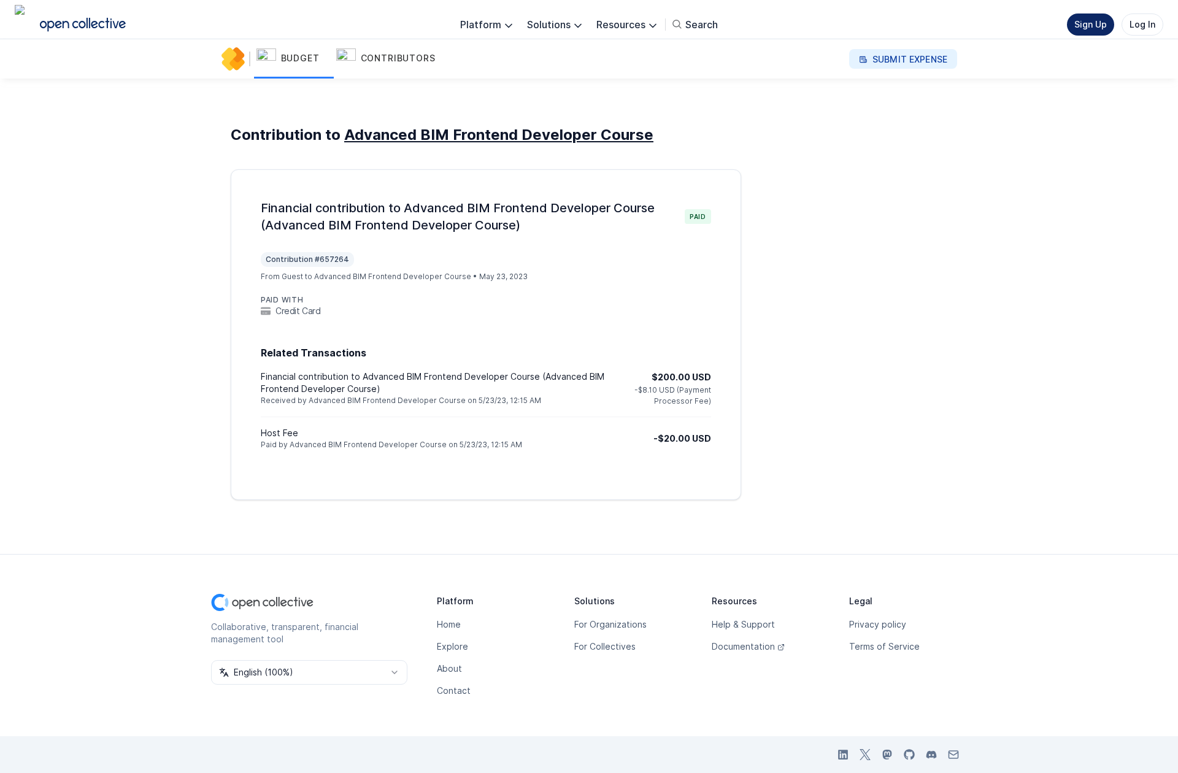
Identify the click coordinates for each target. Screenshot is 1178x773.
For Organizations (610, 624)
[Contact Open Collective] (953, 754)
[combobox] (309, 672)
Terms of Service (884, 646)
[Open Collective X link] (865, 754)
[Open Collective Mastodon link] (887, 754)
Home (449, 624)
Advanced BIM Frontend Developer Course (498, 135)
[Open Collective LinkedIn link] (843, 754)
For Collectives (605, 646)
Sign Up (1090, 24)
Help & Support (743, 624)
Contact (454, 690)
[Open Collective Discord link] (931, 754)
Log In (1142, 24)
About (449, 668)
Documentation (743, 646)
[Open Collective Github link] (909, 754)
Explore (452, 646)
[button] (294, 59)
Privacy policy (877, 624)
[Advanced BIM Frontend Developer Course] (235, 59)
